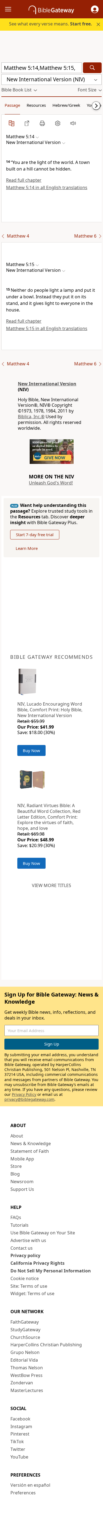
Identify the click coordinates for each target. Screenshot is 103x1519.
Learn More (27, 548)
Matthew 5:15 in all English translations (46, 328)
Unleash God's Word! (51, 483)
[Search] (92, 67)
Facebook (20, 1419)
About (16, 1136)
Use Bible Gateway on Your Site (42, 1233)
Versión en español (30, 1485)
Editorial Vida (24, 1360)
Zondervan (21, 1383)
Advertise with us (28, 1240)
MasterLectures (26, 1390)
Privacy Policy (24, 1094)
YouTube (19, 1457)
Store (16, 1166)
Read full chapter (23, 180)
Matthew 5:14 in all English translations (46, 187)
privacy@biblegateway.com (29, 1099)
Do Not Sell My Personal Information (50, 1271)
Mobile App (22, 1159)
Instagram (21, 1426)
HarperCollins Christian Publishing (46, 1345)
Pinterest (19, 1434)
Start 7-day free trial (35, 534)
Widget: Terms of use (32, 1293)
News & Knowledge (30, 1143)
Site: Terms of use (28, 1286)
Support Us (22, 1189)
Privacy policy (25, 1255)
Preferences (23, 1493)
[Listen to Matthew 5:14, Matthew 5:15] (73, 123)
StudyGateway (25, 1330)
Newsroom (22, 1182)
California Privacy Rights (37, 1263)
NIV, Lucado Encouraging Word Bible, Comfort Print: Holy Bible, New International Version (49, 709)
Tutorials (19, 1225)
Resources (36, 105)
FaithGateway (24, 1322)
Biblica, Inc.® (31, 417)
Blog (15, 1174)
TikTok (17, 1442)
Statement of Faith (29, 1151)
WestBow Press (26, 1375)
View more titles (51, 885)
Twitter (17, 1449)
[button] (95, 9)
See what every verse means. (50, 24)
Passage (12, 105)
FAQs (15, 1217)
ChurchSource (25, 1337)
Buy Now (31, 750)
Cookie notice (24, 1278)
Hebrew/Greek (66, 105)
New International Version (47, 384)
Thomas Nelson (26, 1368)
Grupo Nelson (25, 1352)
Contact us (21, 1248)
